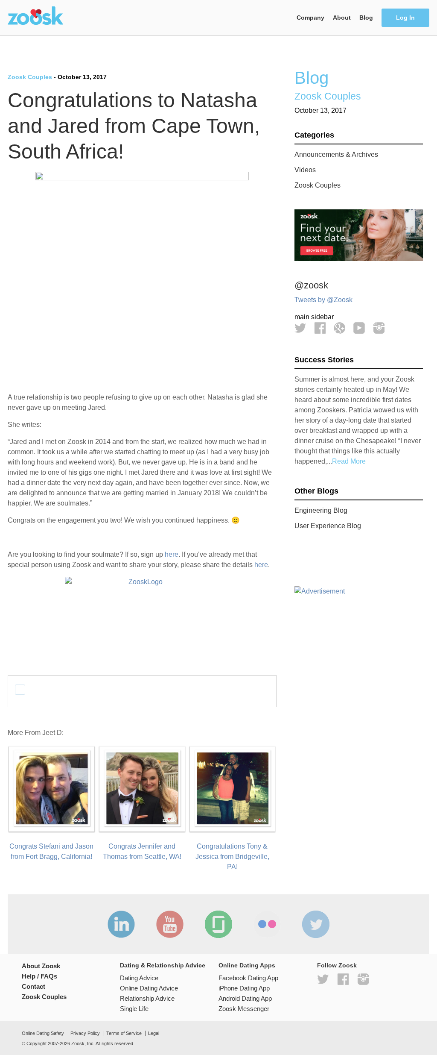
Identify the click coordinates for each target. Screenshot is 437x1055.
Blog (366, 18)
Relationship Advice (147, 998)
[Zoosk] (35, 16)
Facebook (320, 328)
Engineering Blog (320, 510)
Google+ (339, 328)
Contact (33, 986)
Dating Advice (139, 978)
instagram (363, 979)
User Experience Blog (327, 525)
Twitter (300, 328)
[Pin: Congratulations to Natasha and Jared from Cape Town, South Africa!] (70, 690)
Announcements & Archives (336, 154)
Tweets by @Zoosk (323, 299)
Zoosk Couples (30, 76)
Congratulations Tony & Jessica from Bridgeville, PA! (232, 856)
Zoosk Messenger (243, 1008)
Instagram (379, 328)
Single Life (134, 1008)
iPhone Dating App (244, 988)
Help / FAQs (39, 976)
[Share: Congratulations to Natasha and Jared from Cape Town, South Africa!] (37, 690)
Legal (153, 1033)
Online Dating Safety (43, 1033)
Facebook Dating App (248, 978)
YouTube (359, 328)
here (171, 554)
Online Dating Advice (149, 988)
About (342, 18)
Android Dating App (245, 998)
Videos (305, 169)
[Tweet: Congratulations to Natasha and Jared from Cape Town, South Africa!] (20, 690)
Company (310, 18)
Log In (405, 18)
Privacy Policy (85, 1033)
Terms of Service (124, 1033)
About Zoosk (41, 966)
